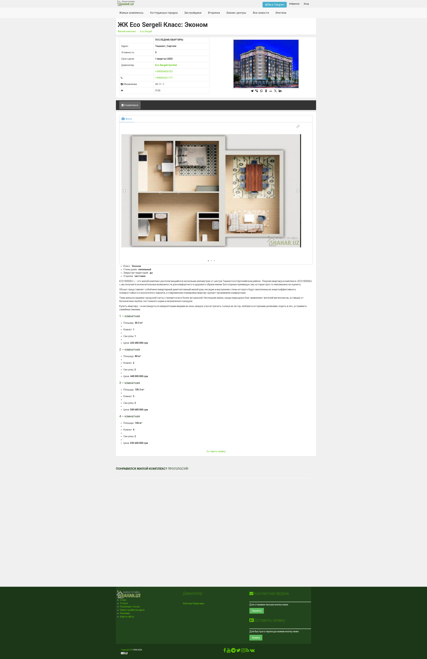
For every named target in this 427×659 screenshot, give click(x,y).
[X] (275, 91)
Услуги (124, 603)
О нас (123, 600)
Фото (128, 119)
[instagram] (243, 651)
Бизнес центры (236, 12)
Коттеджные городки (164, 12)
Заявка (256, 637)
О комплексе (131, 105)
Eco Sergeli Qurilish (166, 65)
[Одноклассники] (266, 91)
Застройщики (192, 12)
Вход (306, 4)
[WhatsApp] (261, 91)
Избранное (294, 4)
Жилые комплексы (131, 12)
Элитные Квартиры (193, 603)
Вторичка (214, 12)
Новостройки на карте (132, 610)
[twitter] (238, 651)
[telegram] (233, 651)
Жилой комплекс (127, 31)
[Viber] (257, 91)
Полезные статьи (130, 606)
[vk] (252, 651)
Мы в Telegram (275, 4)
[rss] (247, 651)
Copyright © (126, 650)
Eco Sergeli (146, 31)
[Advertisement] (213, 528)
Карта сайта (127, 616)
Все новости (261, 12)
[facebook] (224, 651)
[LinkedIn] (280, 91)
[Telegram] (252, 91)
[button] (298, 126)
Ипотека (281, 12)
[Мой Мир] (271, 91)
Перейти (256, 610)
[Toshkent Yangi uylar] (140, 3)
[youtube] (229, 651)
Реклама (125, 613)
